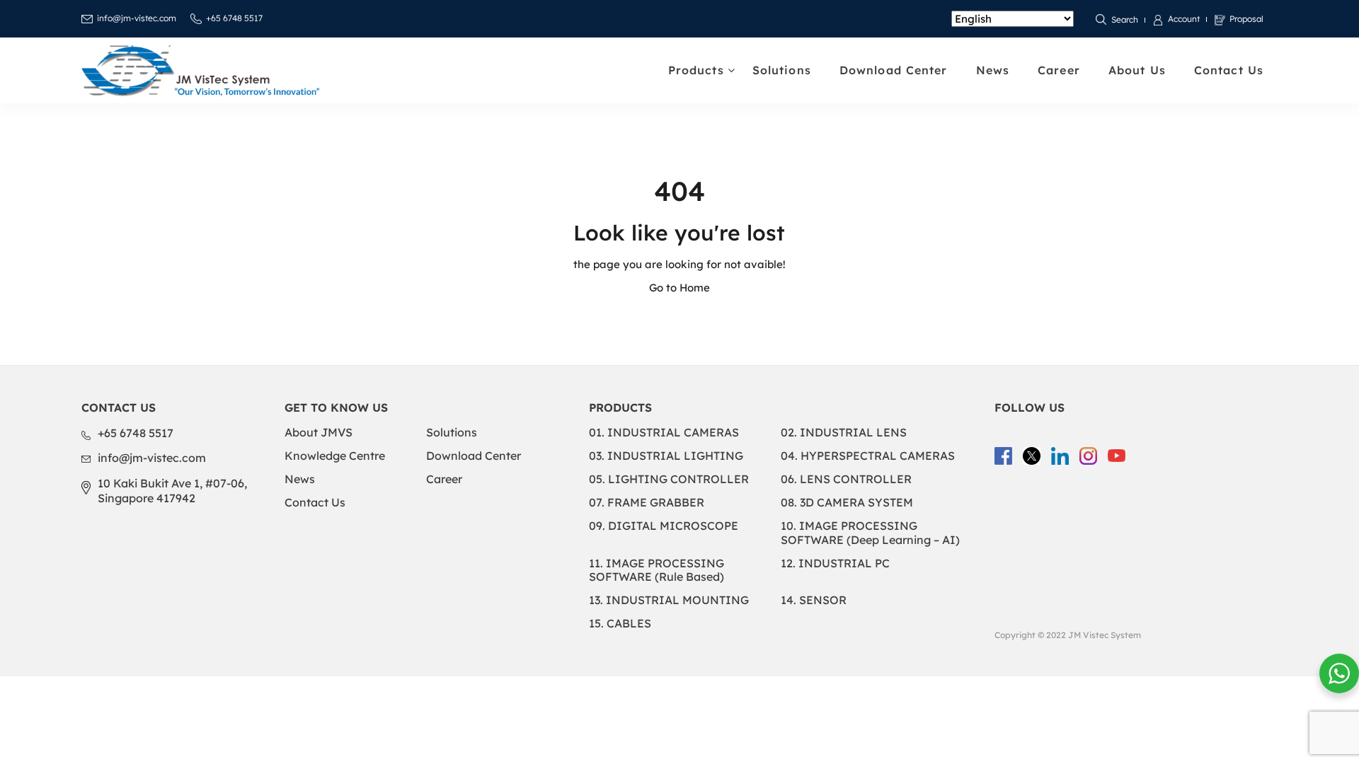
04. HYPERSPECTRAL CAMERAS (868, 455)
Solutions (781, 70)
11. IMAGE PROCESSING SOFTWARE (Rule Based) (656, 570)
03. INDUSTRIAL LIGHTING (666, 455)
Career (1059, 70)
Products (696, 70)
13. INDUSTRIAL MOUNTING (669, 600)
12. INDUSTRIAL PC (835, 563)
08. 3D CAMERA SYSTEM (847, 502)
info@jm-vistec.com (136, 18)
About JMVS (318, 432)
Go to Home (679, 287)
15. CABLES (620, 623)
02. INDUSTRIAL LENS (844, 432)
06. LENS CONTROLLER (846, 479)
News (992, 70)
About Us (1137, 70)
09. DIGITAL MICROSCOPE (663, 526)
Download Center (893, 70)
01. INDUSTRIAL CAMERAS (664, 432)
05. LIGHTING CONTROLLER (669, 479)
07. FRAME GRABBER (646, 502)
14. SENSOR (814, 600)
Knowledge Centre (335, 455)
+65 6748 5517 (234, 18)
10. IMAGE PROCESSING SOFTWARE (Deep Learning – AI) (870, 532)
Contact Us (1228, 70)
